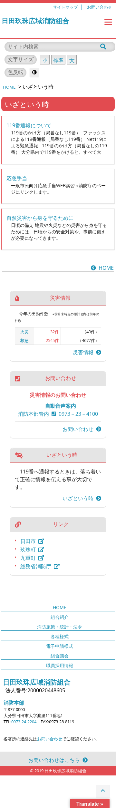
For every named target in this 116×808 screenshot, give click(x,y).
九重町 (28, 557)
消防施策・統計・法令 (59, 627)
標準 (58, 59)
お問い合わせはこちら (55, 760)
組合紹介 (60, 617)
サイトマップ (65, 7)
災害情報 (84, 352)
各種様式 (60, 636)
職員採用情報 (59, 665)
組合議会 (60, 656)
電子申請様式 (59, 646)
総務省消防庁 (35, 566)
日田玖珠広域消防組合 (35, 20)
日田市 (28, 541)
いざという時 (79, 498)
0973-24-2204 (23, 722)
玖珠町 (28, 549)
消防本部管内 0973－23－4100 (58, 413)
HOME (105, 267)
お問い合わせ (99, 7)
